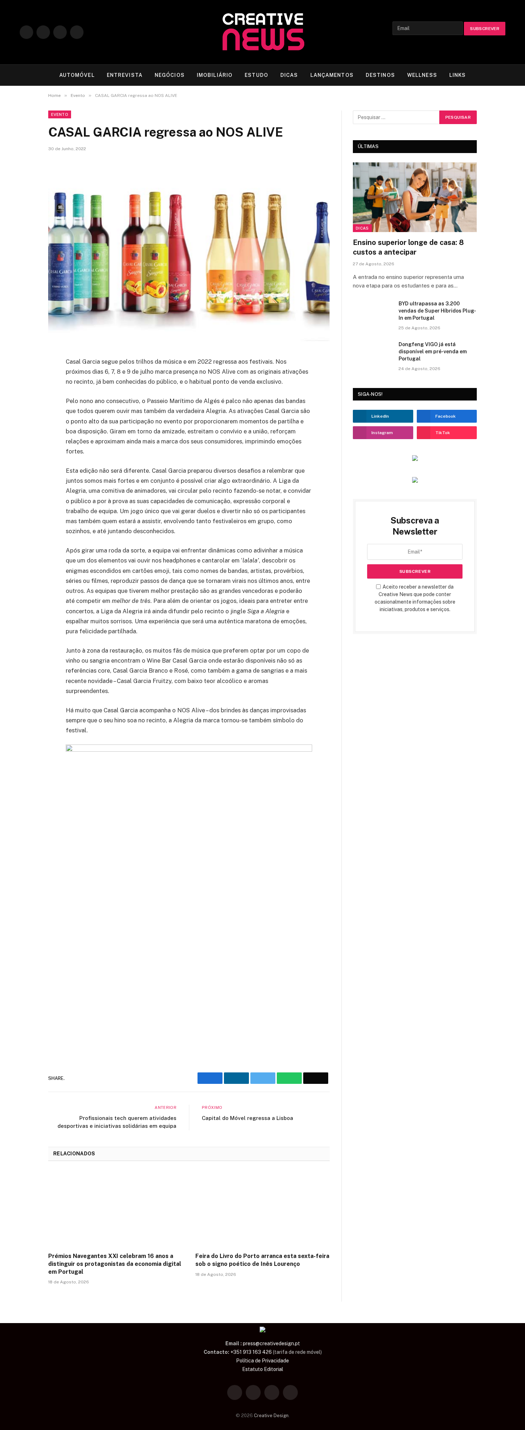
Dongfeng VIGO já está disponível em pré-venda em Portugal (433, 351)
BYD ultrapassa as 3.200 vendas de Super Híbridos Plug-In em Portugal (437, 311)
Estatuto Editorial (262, 1369)
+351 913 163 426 (251, 1352)
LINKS (457, 75)
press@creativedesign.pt (271, 1343)
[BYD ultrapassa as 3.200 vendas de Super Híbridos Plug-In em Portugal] (372, 312)
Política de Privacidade (262, 1360)
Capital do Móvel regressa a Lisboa (247, 1118)
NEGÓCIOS (170, 75)
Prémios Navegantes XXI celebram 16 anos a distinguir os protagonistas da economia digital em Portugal (114, 1264)
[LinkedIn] (23, 399)
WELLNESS (422, 75)
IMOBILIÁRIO (214, 75)
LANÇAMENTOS (332, 75)
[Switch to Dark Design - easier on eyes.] (491, 75)
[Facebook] (23, 365)
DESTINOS (380, 75)
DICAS (289, 75)
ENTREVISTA (124, 75)
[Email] (23, 433)
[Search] (502, 75)
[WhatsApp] (23, 416)
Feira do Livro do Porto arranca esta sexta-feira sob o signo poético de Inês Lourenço (262, 1260)
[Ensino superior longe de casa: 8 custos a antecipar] (415, 197)
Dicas (362, 228)
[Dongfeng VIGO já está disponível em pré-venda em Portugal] (372, 353)
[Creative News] (263, 32)
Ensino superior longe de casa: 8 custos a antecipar (408, 247)
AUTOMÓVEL (77, 75)
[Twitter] (23, 382)
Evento (59, 114)
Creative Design (271, 1415)
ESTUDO (256, 75)
